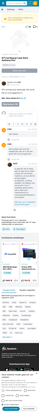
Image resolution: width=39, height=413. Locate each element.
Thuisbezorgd (26, 315)
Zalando (28, 307)
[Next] (36, 262)
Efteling (15, 315)
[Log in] (35, 3)
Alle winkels (6, 337)
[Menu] (3, 3)
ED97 (15, 164)
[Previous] (2, 262)
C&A (4, 311)
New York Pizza (8, 324)
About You (18, 333)
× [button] (36, 373)
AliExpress (6, 315)
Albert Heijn (13, 311)
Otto (4, 328)
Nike (4, 307)
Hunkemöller (28, 324)
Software (11, 9)
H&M (10, 307)
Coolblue (32, 311)
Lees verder (31, 387)
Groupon (33, 302)
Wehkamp (18, 307)
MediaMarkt (24, 320)
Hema (14, 302)
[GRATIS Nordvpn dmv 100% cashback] (10, 262)
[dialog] (19, 392)
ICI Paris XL (12, 328)
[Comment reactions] (8, 139)
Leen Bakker (32, 328)
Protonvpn (24, 264)
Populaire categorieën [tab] (27, 290)
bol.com (22, 311)
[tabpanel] (19, 316)
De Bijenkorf (13, 320)
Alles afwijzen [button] (29, 409)
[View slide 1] (19, 41)
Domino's (6, 302)
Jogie (9, 129)
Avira (3, 26)
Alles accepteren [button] (11, 409)
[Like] (4, 280)
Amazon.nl (22, 302)
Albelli (5, 333)
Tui (11, 333)
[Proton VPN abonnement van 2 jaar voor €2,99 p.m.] (28, 262)
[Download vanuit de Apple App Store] (11, 369)
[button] (19, 404)
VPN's (20, 9)
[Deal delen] (30, 3)
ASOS (18, 324)
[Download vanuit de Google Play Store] (27, 369)
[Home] (2, 9)
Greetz (22, 328)
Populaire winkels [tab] (9, 290)
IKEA (4, 320)
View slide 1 (19, 51)
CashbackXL (6, 264)
